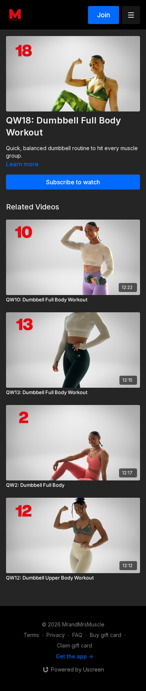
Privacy (55, 635)
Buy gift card (105, 635)
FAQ (77, 635)
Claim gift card (74, 645)
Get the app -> (74, 656)
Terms (31, 635)
